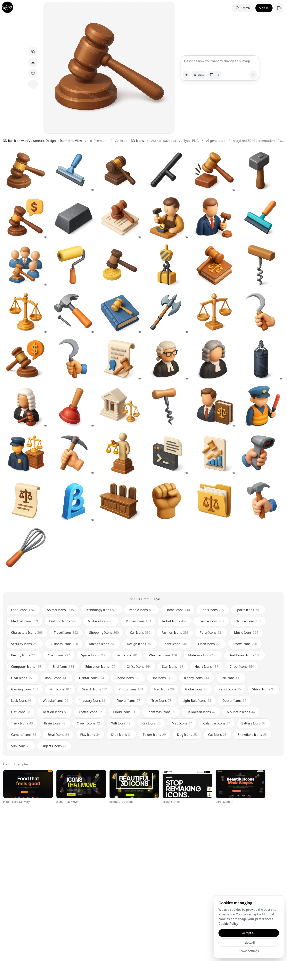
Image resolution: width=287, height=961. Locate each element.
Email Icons (58, 734)
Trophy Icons (196, 678)
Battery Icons (253, 723)
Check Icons (242, 666)
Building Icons (63, 621)
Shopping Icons (104, 632)
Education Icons (100, 666)
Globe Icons (196, 689)
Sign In (264, 8)
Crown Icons (88, 723)
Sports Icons (247, 610)
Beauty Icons (24, 655)
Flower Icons (128, 700)
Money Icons (138, 621)
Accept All (248, 933)
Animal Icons (60, 610)
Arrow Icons (245, 644)
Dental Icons (91, 678)
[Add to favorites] (33, 73)
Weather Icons (163, 655)
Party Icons (211, 632)
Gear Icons (22, 678)
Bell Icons (230, 678)
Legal (156, 599)
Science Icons (211, 621)
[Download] (33, 62)
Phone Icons (127, 678)
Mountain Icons (241, 712)
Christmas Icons (161, 712)
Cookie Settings (249, 951)
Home (131, 599)
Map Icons (182, 723)
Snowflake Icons (252, 734)
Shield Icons (263, 689)
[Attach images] (186, 75)
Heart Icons (206, 666)
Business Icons (64, 644)
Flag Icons (164, 689)
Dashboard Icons (244, 655)
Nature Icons (248, 621)
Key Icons (151, 723)
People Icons (141, 610)
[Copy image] (33, 51)
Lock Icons (21, 700)
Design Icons (139, 644)
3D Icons (137, 141)
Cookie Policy (228, 923)
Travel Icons (66, 632)
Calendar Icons (216, 723)
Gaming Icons (24, 689)
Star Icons (172, 666)
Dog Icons (187, 734)
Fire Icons (162, 678)
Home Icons (178, 610)
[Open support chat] (278, 8)
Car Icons (140, 632)
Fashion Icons (175, 632)
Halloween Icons (201, 712)
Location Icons (54, 712)
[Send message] (253, 75)
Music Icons (246, 632)
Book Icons (56, 678)
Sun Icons (20, 746)
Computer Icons (26, 666)
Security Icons (24, 644)
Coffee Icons (90, 712)
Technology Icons (101, 610)
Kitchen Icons (102, 644)
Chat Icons (59, 655)
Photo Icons (131, 689)
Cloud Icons (124, 712)
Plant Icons (175, 644)
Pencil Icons (230, 689)
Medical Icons (24, 621)
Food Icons (23, 610)
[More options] (33, 84)
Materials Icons (202, 655)
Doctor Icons (234, 700)
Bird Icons (63, 666)
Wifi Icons (120, 723)
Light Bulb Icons (197, 700)
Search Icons (94, 689)
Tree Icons (161, 700)
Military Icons (101, 621)
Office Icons (139, 666)
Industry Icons (92, 700)
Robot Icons (174, 621)
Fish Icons (127, 655)
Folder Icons (154, 734)
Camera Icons (23, 734)
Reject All (249, 942)
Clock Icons (209, 644)
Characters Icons (27, 632)
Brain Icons (54, 723)
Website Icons (55, 700)
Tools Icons (212, 610)
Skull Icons (121, 734)
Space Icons (93, 655)
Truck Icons (22, 723)
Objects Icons (54, 746)
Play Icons (90, 734)
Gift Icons (20, 712)
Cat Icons (217, 734)
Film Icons (60, 689)
